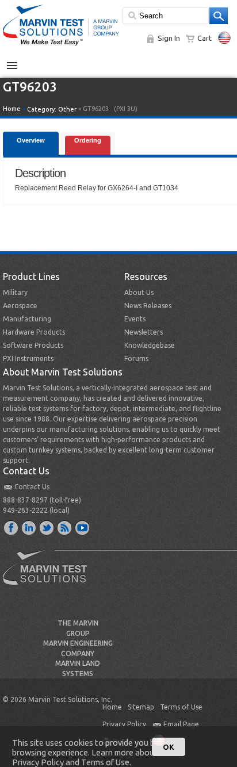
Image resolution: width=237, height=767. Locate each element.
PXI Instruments (28, 358)
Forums (136, 358)
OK (168, 747)
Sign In (169, 38)
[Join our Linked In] (29, 527)
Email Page (181, 724)
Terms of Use (181, 707)
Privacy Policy (124, 724)
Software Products (33, 345)
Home (12, 108)
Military (15, 292)
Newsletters (143, 332)
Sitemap (141, 707)
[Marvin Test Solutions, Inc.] (61, 46)
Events (135, 319)
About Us (139, 292)
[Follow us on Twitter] (47, 527)
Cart (204, 38)
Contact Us (31, 486)
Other (67, 109)
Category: (52, 109)
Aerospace (20, 305)
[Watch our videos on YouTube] (82, 527)
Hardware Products (34, 332)
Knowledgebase (149, 345)
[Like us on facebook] (11, 527)
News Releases (147, 305)
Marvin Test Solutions (49, 576)
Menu (18, 61)
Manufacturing (27, 319)
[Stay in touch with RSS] (65, 527)
